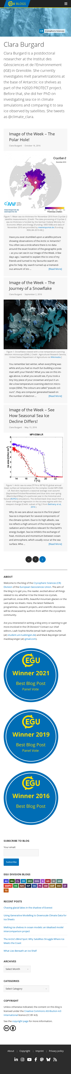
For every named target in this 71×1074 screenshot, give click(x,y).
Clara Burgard (15, 145)
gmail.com (30, 639)
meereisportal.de (46, 227)
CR (23, 881)
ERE (30, 881)
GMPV (8, 885)
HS (15, 885)
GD (48, 881)
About (10, 1051)
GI (53, 881)
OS (34, 885)
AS (6, 881)
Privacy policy (56, 1051)
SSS (59, 885)
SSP (52, 885)
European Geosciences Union (35, 587)
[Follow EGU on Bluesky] (48, 1060)
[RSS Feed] (55, 1060)
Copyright (24, 1051)
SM (46, 885)
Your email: (10, 847)
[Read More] (55, 269)
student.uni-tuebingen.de (22, 635)
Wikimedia (56, 357)
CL (17, 881)
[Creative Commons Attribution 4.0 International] (6, 1030)
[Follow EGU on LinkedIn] (16, 1060)
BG (12, 881)
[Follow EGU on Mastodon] (42, 1060)
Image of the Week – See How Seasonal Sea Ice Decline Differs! (31, 415)
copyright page (20, 1021)
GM (59, 881)
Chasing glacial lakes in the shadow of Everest (28, 907)
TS (6, 890)
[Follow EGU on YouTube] (29, 1060)
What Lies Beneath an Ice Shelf (20, 950)
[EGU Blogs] (17, 6)
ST (65, 885)
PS (40, 885)
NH (22, 885)
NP (28, 885)
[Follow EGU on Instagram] (22, 1060)
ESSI (37, 881)
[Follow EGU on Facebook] (36, 1060)
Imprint (40, 1051)
